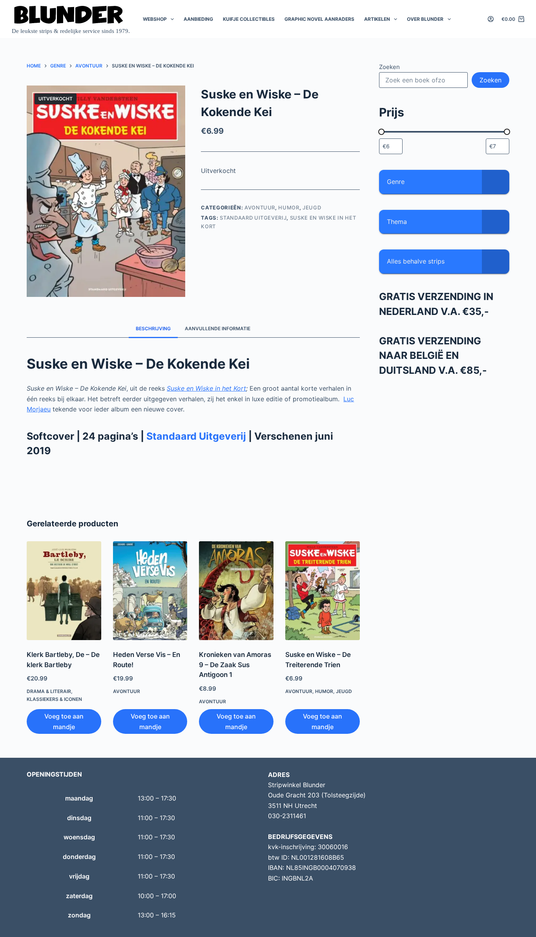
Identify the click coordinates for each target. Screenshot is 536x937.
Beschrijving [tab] (153, 328)
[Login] (491, 19)
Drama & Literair (49, 691)
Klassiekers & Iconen (54, 699)
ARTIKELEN (377, 19)
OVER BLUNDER (425, 19)
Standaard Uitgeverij (253, 218)
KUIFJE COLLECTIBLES (249, 19)
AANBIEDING (198, 19)
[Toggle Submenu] (495, 182)
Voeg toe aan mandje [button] (64, 721)
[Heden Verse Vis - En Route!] (150, 590)
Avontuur (259, 207)
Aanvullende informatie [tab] (217, 328)
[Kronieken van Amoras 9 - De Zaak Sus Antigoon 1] (236, 590)
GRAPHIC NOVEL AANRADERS (319, 19)
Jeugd (312, 207)
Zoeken (389, 67)
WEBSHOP (155, 19)
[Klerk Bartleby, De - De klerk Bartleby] (64, 590)
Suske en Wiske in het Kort (206, 388)
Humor (288, 207)
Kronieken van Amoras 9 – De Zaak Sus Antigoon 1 (235, 665)
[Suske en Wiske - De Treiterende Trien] (322, 590)
